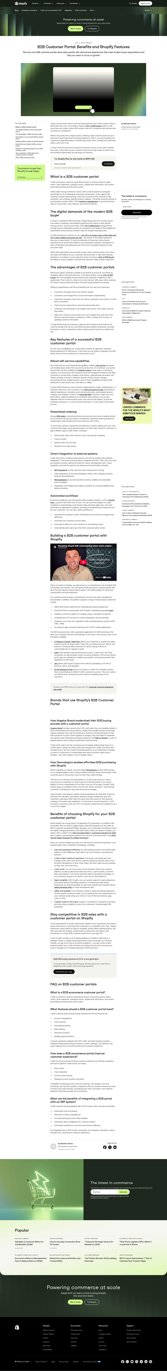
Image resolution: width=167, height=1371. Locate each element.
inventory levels (84, 370)
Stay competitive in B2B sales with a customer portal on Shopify (27, 154)
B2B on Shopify (101, 738)
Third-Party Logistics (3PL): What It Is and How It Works (136, 1243)
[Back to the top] (17, 1327)
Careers (45, 1338)
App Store (74, 1338)
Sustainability (47, 1350)
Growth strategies (56, 1238)
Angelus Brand (56, 728)
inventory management (88, 201)
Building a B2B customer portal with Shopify (30, 141)
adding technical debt (63, 887)
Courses (101, 1342)
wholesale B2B (85, 395)
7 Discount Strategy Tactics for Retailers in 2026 (99, 1243)
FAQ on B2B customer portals (25, 157)
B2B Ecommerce (81, 10)
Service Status (132, 1342)
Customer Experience (92, 1255)
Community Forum (133, 1334)
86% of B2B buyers (106, 257)
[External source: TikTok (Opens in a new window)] (141, 1361)
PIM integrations (60, 480)
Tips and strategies (128, 501)
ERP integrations (60, 470)
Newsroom (47, 1346)
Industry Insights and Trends (60, 1255)
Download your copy (64, 972)
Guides (101, 1338)
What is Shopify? (49, 1330)
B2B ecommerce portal (93, 390)
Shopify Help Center (134, 1330)
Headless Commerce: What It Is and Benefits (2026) (29, 1243)
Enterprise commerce (129, 287)
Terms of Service (41, 1362)
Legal (53, 1362)
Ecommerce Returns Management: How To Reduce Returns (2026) (31, 1259)
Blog (16, 10)
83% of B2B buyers (94, 126)
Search (147, 10)
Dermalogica (91, 770)
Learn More (129, 419)
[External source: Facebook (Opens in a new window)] (105, 1147)
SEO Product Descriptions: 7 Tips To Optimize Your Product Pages (136, 1259)
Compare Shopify (105, 1334)
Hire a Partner (131, 1338)
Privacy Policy (64, 1362)
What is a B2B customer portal (26, 127)
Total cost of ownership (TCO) (51, 10)
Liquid (110, 610)
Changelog (102, 1350)
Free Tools (102, 1346)
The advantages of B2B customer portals (29, 134)
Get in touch (145, 3)
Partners (74, 1342)
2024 (93, 833)
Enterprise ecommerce (29, 10)
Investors (46, 1342)
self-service (101, 365)
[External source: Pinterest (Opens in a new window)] (150, 1361)
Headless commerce (22, 1238)
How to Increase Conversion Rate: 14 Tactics (65, 1243)
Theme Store (75, 1334)
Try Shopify (133, 3)
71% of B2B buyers (92, 226)
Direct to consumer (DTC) (131, 491)
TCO (123, 298)
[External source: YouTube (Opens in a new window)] (132, 1361)
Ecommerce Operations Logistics (131, 1238)
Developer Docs (76, 1330)
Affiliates (74, 1346)
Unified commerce (128, 510)
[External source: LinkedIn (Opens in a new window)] (115, 1147)
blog (76, 43)
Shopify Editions (48, 1334)
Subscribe (137, 212)
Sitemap (75, 1362)
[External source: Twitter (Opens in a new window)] (110, 1147)
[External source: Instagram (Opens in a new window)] (136, 1361)
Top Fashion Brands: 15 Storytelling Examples (100, 1259)
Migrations (68, 10)
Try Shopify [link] (108, 164)
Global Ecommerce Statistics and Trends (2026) (65, 1259)
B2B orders (61, 416)
